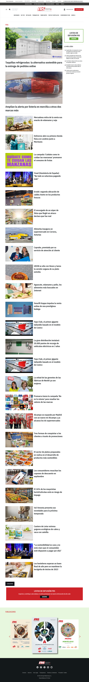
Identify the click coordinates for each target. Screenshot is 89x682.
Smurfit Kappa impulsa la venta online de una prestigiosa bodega (47, 306)
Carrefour (54, 1)
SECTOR (23, 15)
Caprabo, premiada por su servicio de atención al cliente (47, 249)
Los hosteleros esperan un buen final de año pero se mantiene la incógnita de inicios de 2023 (48, 566)
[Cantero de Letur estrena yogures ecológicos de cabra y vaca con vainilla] (19, 532)
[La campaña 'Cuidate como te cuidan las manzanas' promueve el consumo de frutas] (19, 160)
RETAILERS (28, 15)
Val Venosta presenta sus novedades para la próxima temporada (45, 510)
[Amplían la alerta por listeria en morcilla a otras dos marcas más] (33, 88)
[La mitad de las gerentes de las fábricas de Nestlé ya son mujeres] (19, 384)
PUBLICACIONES (10, 612)
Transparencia (43, 672)
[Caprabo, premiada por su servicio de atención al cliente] (19, 253)
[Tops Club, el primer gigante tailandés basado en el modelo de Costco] (19, 328)
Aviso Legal (35, 672)
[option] (44, 635)
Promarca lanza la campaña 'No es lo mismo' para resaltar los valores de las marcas (47, 399)
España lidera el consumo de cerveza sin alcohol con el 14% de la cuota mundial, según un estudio (73, 51)
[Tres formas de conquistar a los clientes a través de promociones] (19, 439)
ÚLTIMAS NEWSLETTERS (39, 4)
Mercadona (48, 1)
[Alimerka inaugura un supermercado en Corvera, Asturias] (19, 235)
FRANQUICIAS (36, 15)
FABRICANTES (43, 15)
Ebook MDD (34, 1)
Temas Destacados (9, 1)
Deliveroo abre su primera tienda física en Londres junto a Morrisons (48, 139)
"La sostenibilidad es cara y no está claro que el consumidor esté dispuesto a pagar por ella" (47, 548)
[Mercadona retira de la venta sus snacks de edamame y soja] (19, 123)
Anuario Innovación (18, 1)
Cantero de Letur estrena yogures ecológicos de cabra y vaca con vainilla (47, 529)
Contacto (24, 672)
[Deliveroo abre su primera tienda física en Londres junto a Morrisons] (19, 142)
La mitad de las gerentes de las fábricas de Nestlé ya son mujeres (47, 380)
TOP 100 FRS (27, 1)
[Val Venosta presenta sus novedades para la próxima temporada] (19, 514)
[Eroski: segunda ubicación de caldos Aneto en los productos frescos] (19, 198)
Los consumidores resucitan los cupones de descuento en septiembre (47, 473)
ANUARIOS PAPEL (28, 4)
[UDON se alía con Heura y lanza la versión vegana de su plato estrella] (19, 272)
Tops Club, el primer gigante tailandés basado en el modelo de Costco (47, 324)
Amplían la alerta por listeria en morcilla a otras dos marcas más (33, 108)
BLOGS (57, 4)
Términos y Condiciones (52, 672)
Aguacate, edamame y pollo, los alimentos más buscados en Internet (48, 287)
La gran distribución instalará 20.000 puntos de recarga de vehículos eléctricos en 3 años (47, 343)
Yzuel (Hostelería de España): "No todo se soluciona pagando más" (47, 176)
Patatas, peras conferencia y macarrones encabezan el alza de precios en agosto (72, 72)
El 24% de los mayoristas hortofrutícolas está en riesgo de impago (48, 492)
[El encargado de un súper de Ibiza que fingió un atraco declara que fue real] (19, 216)
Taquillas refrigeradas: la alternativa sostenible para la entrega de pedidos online (33, 64)
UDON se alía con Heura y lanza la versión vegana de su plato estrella (47, 269)
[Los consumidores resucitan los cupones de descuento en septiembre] (19, 477)
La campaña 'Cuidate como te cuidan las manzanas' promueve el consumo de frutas (48, 157)
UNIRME (73, 39)
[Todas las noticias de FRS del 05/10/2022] (44, 9)
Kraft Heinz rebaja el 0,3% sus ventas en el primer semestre (73, 61)
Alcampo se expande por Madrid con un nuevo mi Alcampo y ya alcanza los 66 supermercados (48, 417)
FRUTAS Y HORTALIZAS (53, 15)
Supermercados (41, 1)
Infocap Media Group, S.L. (46, 675)
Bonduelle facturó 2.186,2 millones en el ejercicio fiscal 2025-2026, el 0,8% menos (73, 66)
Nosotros (30, 672)
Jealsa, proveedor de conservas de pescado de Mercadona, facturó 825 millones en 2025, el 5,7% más (73, 57)
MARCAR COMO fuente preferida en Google (73, 1)
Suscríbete (79, 9)
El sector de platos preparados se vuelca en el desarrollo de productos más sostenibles (47, 455)
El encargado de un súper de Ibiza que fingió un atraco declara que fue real (46, 213)
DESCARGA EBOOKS (50, 4)
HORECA (73, 15)
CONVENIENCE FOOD (65, 15)
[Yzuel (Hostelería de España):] (19, 179)
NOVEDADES (16, 15)
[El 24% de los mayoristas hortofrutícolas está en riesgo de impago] (19, 495)
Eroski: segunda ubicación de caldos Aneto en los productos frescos (47, 194)
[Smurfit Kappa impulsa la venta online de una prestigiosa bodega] (19, 309)
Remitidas (59, 1)
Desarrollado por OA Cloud (44, 678)
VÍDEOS (62, 4)
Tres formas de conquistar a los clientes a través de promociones (48, 435)
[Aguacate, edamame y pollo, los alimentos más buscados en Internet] (19, 291)
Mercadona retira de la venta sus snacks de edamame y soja (48, 119)
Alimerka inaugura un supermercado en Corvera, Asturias (45, 231)
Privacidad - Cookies (62, 672)
